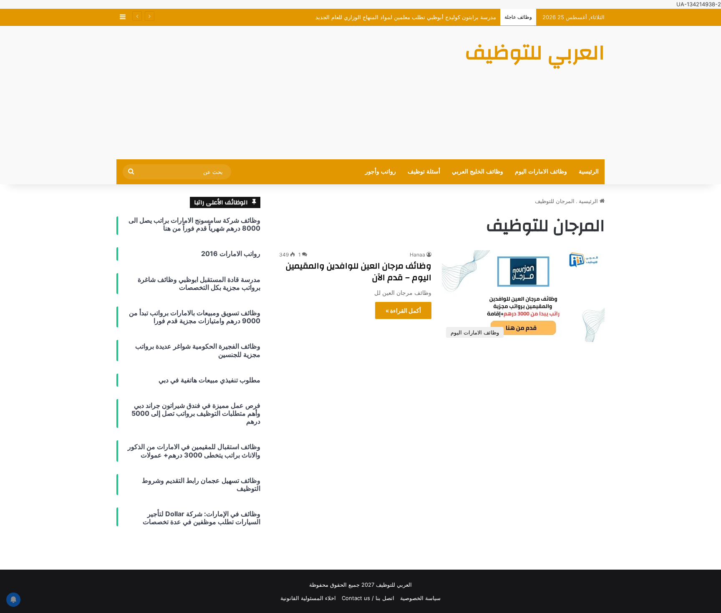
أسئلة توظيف (424, 171)
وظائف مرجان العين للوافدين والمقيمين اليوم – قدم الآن (358, 271)
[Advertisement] (277, 92)
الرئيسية (589, 171)
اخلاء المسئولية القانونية (308, 598)
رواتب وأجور (380, 171)
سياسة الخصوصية (420, 598)
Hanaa (417, 254)
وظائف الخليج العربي (477, 171)
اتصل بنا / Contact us (368, 598)
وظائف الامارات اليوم (541, 171)
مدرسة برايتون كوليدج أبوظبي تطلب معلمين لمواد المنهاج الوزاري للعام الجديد (405, 17)
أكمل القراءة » (403, 310)
